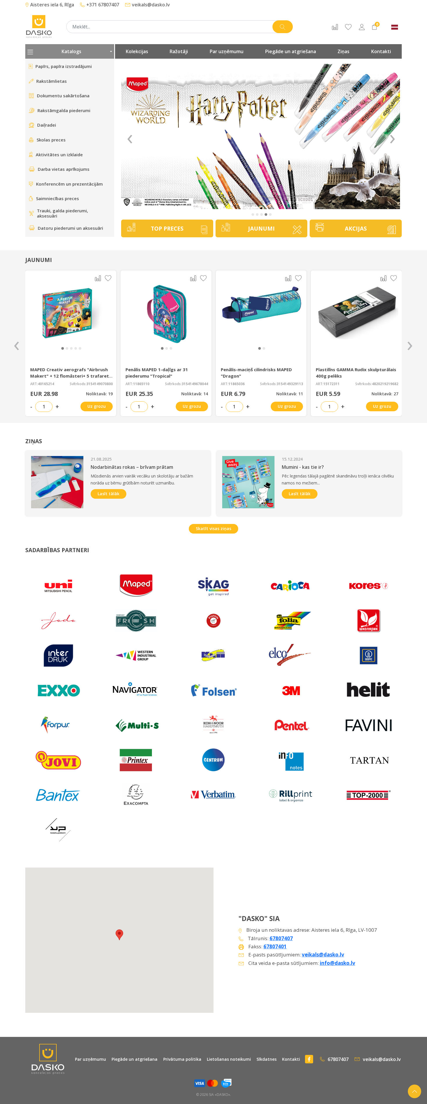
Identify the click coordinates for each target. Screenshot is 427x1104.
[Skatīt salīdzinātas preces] (335, 27)
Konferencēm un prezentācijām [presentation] (69, 184)
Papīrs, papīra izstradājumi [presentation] (63, 66)
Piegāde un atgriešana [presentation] (290, 51)
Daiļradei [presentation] (46, 125)
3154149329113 (290, 384)
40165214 (46, 384)
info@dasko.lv (337, 963)
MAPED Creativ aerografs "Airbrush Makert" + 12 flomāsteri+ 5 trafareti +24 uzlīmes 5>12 (70, 376)
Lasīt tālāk (108, 493)
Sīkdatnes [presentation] (266, 1059)
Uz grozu (96, 406)
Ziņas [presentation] (343, 51)
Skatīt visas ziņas (213, 528)
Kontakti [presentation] (381, 51)
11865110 (141, 384)
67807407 (281, 938)
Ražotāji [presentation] (179, 51)
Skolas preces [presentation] (51, 140)
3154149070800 (99, 384)
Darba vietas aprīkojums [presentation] (63, 169)
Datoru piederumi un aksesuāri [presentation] (70, 228)
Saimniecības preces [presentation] (57, 198)
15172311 (331, 384)
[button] (253, 214)
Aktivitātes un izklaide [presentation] (59, 154)
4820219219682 (385, 384)
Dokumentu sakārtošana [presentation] (63, 95)
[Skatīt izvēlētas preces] (348, 27)
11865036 (236, 384)
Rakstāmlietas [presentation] (51, 81)
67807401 (275, 946)
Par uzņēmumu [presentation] (226, 51)
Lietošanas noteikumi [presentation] (229, 1059)
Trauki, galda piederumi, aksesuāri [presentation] (62, 213)
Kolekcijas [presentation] (137, 51)
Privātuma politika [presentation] (182, 1059)
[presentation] (16, 343)
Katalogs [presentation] (71, 51)
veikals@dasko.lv (323, 954)
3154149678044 (195, 384)
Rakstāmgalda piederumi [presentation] (63, 110)
